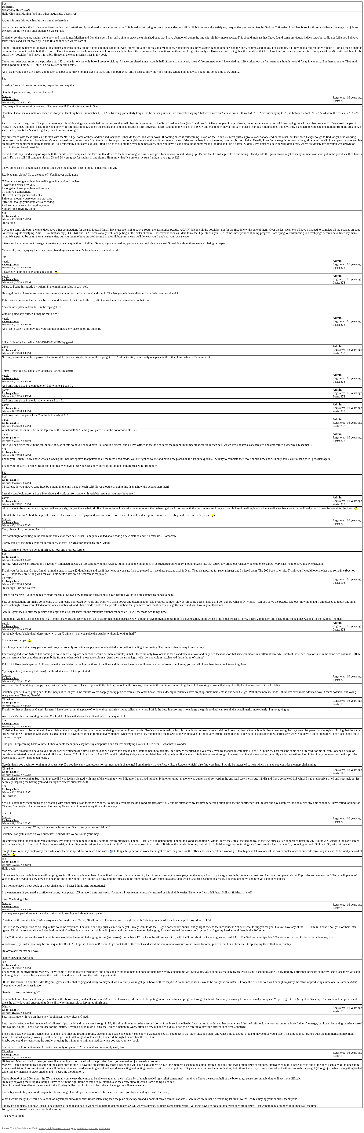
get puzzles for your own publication (91, 1128)
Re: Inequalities (10, 99)
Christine (7, 578)
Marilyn (6, 96)
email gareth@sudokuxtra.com (54, 1128)
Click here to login (13, 1115)
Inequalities (8, 6)
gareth (5, 261)
